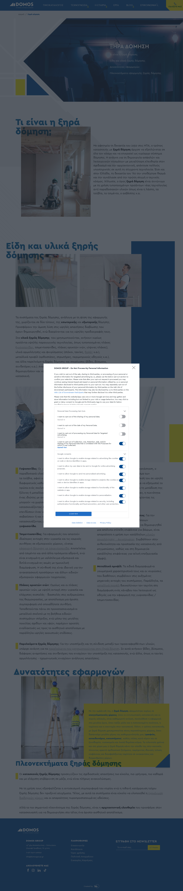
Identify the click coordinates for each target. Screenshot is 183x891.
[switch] (122, 416)
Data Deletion (77, 523)
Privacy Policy (105, 523)
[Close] (134, 368)
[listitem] (91, 411)
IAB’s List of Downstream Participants (69, 392)
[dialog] (91, 445)
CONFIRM (73, 514)
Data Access (91, 523)
